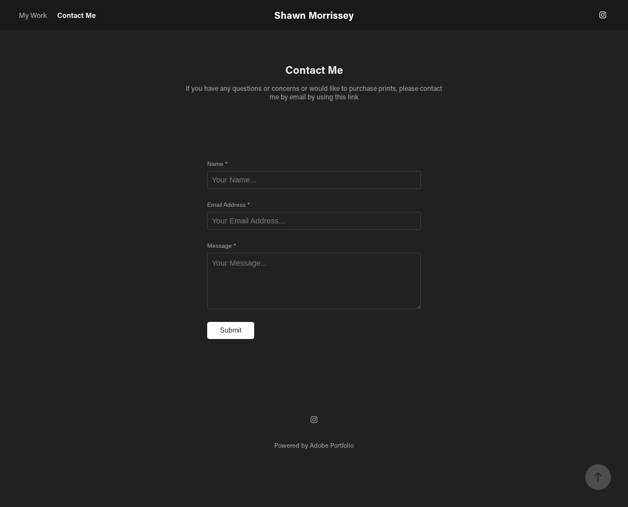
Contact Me (76, 15)
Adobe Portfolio (332, 445)
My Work (33, 15)
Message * (221, 246)
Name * (217, 164)
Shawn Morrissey (314, 15)
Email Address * (228, 205)
